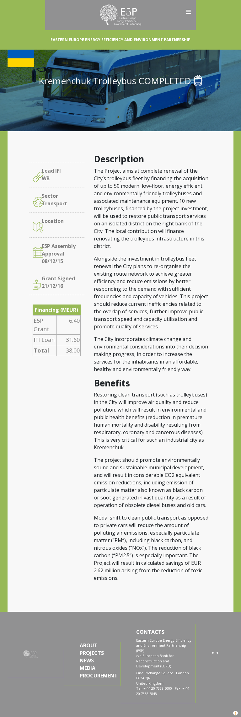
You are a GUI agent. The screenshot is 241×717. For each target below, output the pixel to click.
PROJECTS (92, 653)
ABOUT (89, 645)
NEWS (87, 660)
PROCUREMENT (98, 675)
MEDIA (87, 668)
